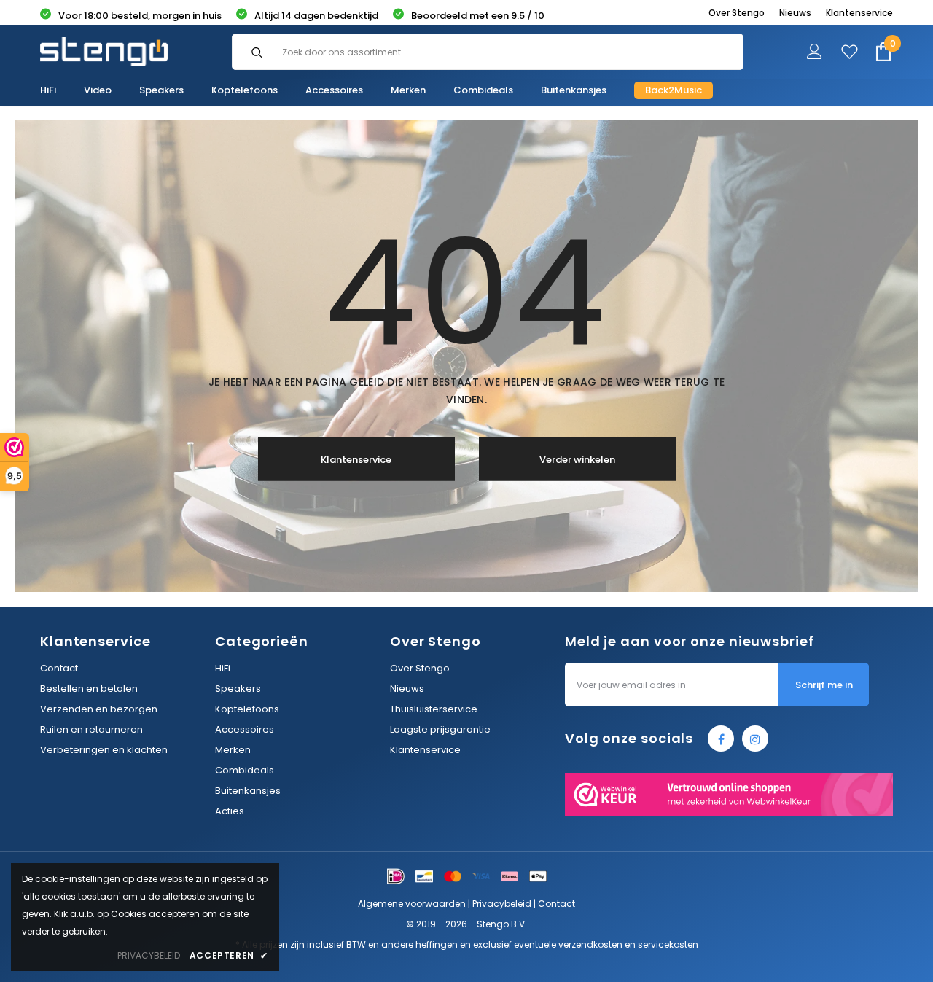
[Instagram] (755, 738)
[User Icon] (814, 54)
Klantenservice (859, 13)
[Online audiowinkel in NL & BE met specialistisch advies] (104, 51)
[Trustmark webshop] (729, 794)
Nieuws (795, 13)
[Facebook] (721, 738)
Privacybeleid (501, 903)
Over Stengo (736, 13)
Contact (556, 903)
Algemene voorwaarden (412, 903)
